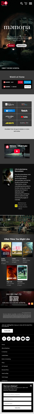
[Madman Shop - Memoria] (9, 82)
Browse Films (5, 370)
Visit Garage (5, 377)
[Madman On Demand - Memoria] (9, 86)
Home (3, 344)
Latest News (5, 355)
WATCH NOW (27, 86)
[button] (4, 225)
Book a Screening (6, 359)
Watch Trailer (21, 45)
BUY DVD (20, 82)
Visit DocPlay (5, 373)
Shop (3, 362)
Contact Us (4, 380)
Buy (11, 45)
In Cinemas (4, 351)
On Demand (5, 366)
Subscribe (7, 330)
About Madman (6, 348)
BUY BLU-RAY (27, 82)
